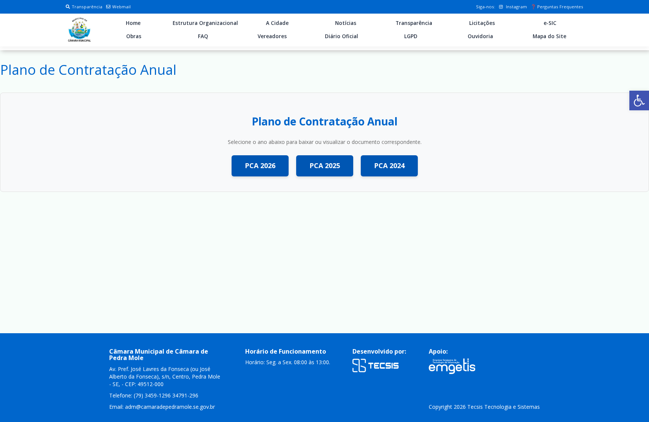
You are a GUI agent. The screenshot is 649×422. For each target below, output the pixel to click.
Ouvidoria (480, 36)
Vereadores (272, 36)
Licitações (482, 23)
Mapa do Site (549, 36)
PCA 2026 (260, 165)
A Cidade (277, 23)
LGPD (410, 36)
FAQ (203, 36)
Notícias (345, 23)
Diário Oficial (341, 36)
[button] (639, 100)
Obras (133, 36)
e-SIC (550, 23)
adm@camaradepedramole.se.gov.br (170, 406)
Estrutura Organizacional (205, 23)
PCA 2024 (389, 165)
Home (133, 23)
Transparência (87, 6)
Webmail (121, 6)
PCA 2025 (324, 165)
